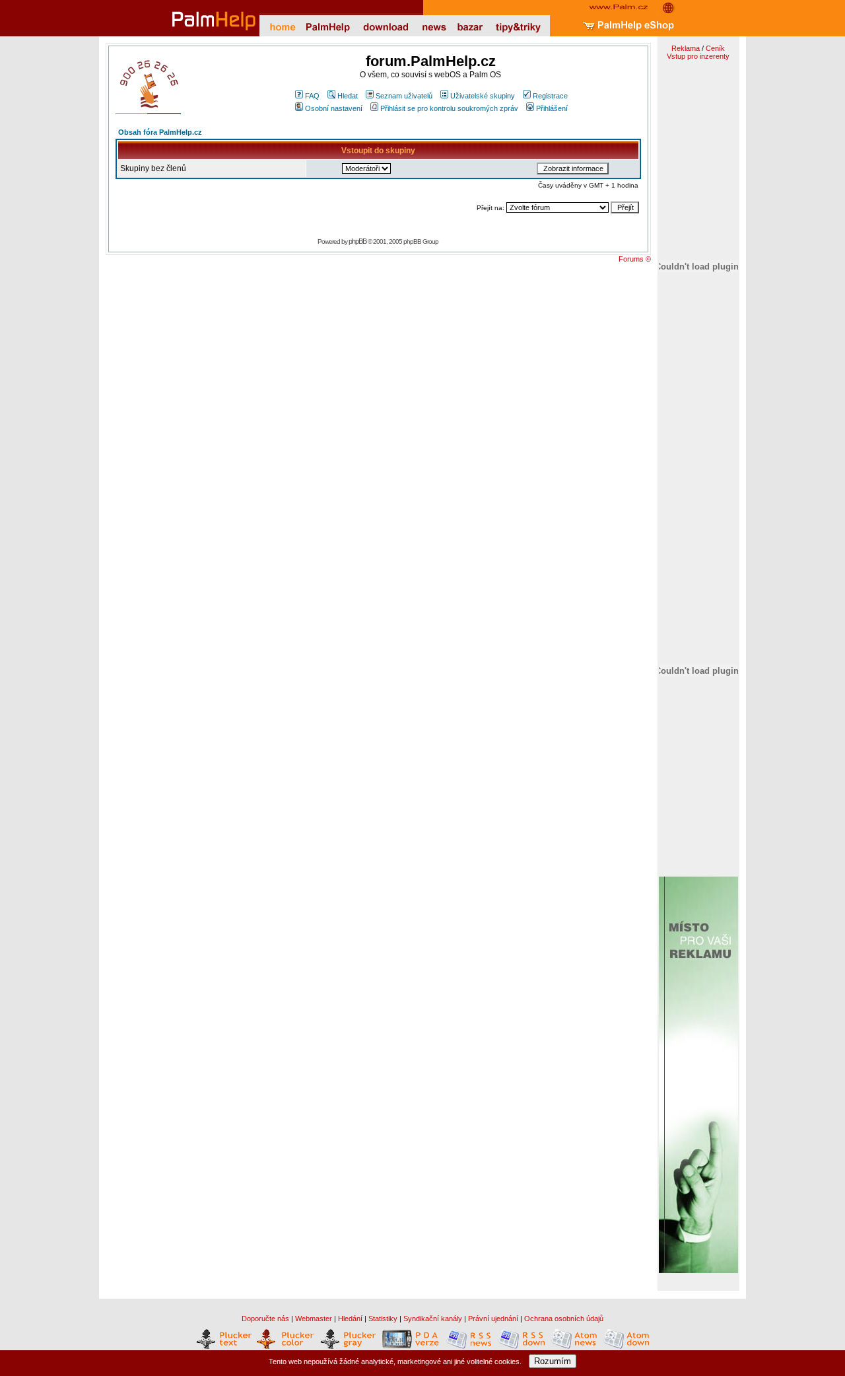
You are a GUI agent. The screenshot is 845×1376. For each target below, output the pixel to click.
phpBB (357, 241)
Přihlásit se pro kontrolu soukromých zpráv (449, 108)
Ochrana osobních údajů (563, 1318)
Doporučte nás (265, 1318)
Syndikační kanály (432, 1318)
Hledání (350, 1318)
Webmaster (313, 1318)
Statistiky (382, 1318)
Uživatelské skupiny (482, 96)
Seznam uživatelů (404, 96)
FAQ (312, 96)
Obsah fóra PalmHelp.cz (160, 132)
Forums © (635, 259)
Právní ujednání (493, 1318)
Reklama (685, 48)
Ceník (715, 48)
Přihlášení (552, 108)
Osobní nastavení (333, 108)
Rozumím (552, 1361)
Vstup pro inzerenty (698, 56)
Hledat (347, 96)
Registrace (550, 96)
